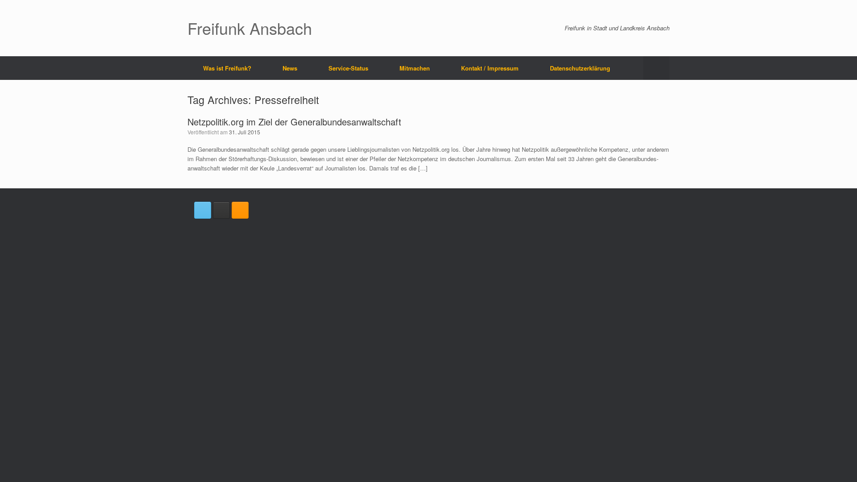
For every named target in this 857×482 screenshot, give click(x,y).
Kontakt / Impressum (490, 68)
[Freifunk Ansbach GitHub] (221, 210)
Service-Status (348, 68)
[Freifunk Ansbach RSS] (240, 210)
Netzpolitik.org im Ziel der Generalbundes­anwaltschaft (294, 121)
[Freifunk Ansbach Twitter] (202, 210)
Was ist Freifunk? (227, 68)
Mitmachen (414, 68)
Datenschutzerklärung (580, 68)
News (290, 68)
